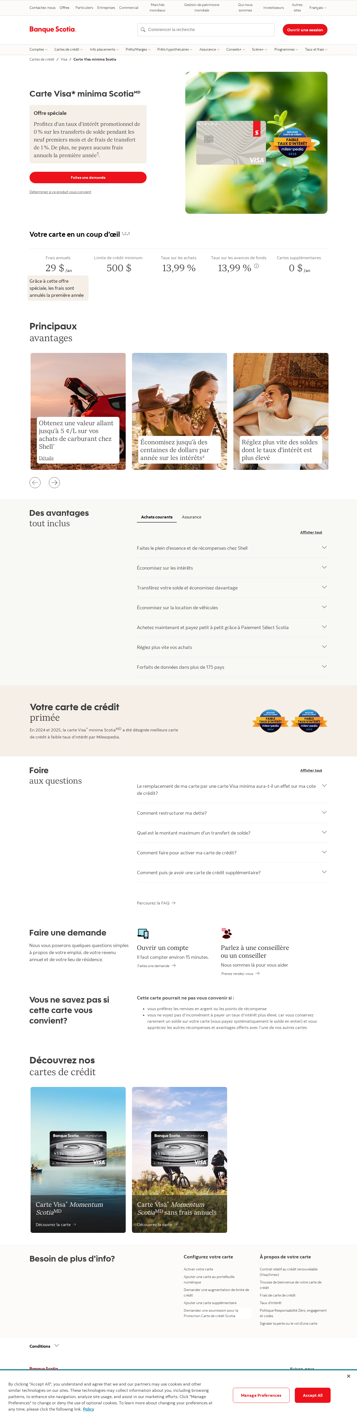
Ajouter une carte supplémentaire (210, 1302)
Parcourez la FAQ (153, 903)
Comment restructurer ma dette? (172, 813)
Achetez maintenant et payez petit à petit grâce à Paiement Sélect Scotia (213, 627)
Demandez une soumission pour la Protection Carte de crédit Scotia (211, 1313)
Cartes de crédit (66, 49)
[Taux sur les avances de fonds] (256, 266)
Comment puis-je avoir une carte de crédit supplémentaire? (199, 872)
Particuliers (84, 7)
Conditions (40, 1346)
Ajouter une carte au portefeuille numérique (209, 1279)
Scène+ (258, 49)
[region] (178, 1395)
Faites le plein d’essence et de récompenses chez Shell (192, 548)
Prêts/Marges (136, 49)
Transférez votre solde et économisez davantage (187, 588)
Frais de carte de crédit (278, 1295)
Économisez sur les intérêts (165, 568)
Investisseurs (273, 7)
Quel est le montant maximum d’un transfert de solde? (193, 833)
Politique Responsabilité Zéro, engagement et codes (293, 1313)
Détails (46, 458)
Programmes (284, 49)
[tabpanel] (232, 602)
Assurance (207, 49)
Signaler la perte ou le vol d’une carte (288, 1323)
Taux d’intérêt (270, 1302)
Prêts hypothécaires (173, 49)
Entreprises (106, 7)
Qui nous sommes (245, 7)
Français (316, 7)
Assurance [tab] (191, 516)
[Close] (348, 1376)
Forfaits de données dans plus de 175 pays (180, 667)
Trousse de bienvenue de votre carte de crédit (290, 1285)
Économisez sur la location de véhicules (177, 608)
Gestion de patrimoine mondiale (201, 7)
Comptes (37, 49)
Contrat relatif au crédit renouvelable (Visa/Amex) (289, 1272)
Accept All (313, 1395)
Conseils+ (233, 49)
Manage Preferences (261, 1395)
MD (119, 728)
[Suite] (54, 482)
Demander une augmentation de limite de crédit (216, 1292)
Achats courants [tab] (156, 516)
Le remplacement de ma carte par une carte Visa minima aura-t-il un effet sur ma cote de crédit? (226, 789)
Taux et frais (314, 49)
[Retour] (35, 482)
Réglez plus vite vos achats (164, 647)
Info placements (102, 49)
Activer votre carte (198, 1269)
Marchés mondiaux (157, 7)
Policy (88, 1409)
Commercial (128, 7)
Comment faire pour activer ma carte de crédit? (187, 853)
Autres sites (297, 7)
